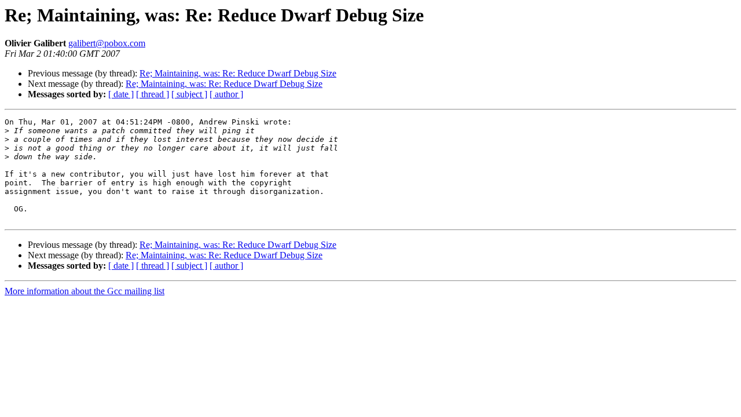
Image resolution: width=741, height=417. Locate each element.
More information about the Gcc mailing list (84, 291)
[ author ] (226, 94)
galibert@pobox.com (106, 43)
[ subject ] (189, 94)
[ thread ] (152, 94)
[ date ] (121, 94)
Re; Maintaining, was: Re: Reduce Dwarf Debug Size (238, 73)
